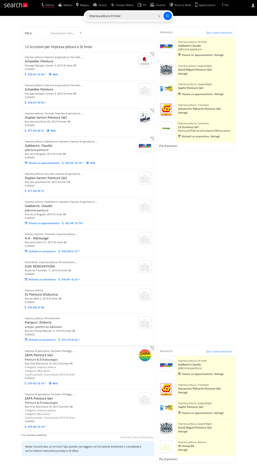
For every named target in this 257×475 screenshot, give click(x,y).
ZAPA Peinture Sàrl (39, 355)
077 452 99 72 (36, 130)
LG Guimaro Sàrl (188, 127)
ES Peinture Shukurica (41, 294)
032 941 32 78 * (74, 163)
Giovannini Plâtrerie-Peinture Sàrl (199, 109)
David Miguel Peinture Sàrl (195, 69)
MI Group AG (186, 446)
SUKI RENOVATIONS (40, 266)
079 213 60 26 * (71, 339)
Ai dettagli (30, 68)
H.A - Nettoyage (37, 238)
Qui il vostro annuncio (219, 32)
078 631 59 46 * (37, 74)
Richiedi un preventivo (42, 251)
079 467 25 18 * (37, 383)
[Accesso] (253, 5)
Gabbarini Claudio (189, 46)
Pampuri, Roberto (38, 322)
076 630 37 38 (36, 307)
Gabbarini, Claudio (38, 145)
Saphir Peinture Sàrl (190, 88)
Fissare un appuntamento (44, 163)
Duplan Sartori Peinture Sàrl (46, 117)
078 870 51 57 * (71, 251)
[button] (66, 33)
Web (55, 74)
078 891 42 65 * (71, 279)
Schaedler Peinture (39, 61)
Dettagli (219, 55)
